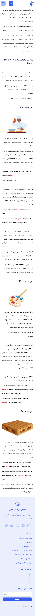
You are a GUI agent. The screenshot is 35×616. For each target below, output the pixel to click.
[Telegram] (23, 525)
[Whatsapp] (17, 525)
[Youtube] (12, 525)
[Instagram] (28, 525)
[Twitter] (6, 525)
